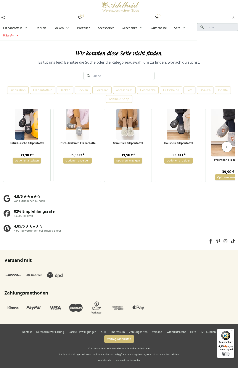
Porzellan (102, 90)
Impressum (117, 332)
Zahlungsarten (138, 332)
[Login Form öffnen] (233, 17)
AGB (103, 332)
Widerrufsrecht (176, 332)
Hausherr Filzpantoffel (178, 143)
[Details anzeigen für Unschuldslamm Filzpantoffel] (77, 124)
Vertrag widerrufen (119, 339)
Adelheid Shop (119, 99)
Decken (65, 90)
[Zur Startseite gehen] (120, 6)
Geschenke (148, 90)
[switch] (225, 354)
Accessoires (124, 90)
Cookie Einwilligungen (82, 332)
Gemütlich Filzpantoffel (128, 143)
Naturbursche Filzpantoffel (26, 143)
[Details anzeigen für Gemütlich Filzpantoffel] (128, 124)
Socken (83, 90)
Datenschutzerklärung (50, 332)
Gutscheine (171, 90)
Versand (157, 332)
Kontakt (27, 332)
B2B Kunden (208, 332)
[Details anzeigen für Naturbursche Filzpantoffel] (26, 124)
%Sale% (205, 90)
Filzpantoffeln (42, 90)
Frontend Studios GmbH (127, 360)
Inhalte (223, 90)
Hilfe (193, 332)
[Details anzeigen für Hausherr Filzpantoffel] (178, 124)
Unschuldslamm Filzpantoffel (77, 143)
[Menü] (232, 331)
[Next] (227, 146)
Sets (189, 90)
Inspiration (18, 90)
